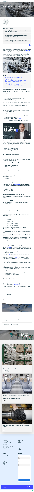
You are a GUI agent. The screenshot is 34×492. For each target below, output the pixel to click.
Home (19, 439)
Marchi (19, 443)
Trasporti (28, 395)
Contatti (19, 441)
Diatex (12, 6)
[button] (31, 1)
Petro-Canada (5, 462)
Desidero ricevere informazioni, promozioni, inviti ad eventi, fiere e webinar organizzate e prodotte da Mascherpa (24, 467)
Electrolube (5, 465)
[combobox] (17, 301)
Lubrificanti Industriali (6, 455)
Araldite (4, 6)
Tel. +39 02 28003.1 (6, 440)
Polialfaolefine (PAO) (26, 425)
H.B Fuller (18, 395)
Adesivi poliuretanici (11, 395)
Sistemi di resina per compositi (26, 6)
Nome (19, 456)
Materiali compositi (10, 365)
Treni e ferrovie (5, 396)
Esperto (16, 6)
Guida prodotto (20, 440)
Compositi (8, 6)
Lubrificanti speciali (8, 425)
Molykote (13, 425)
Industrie (19, 442)
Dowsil (4, 463)
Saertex (17, 365)
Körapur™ (24, 395)
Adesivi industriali (20, 445)
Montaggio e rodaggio (18, 425)
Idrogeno (19, 6)
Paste (22, 425)
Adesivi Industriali (5, 395)
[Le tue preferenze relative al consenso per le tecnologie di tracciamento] (32, 490)
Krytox (4, 461)
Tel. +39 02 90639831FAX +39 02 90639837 (6, 448)
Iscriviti (24, 479)
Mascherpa (9, 294)
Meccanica (19, 449)
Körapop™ (21, 395)
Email (19, 463)
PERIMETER (4, 487)
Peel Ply (15, 365)
